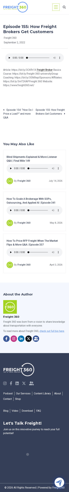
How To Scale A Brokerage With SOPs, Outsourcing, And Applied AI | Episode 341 (31, 200)
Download (27, 410)
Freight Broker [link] (45, 69)
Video (15, 410)
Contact (7, 398)
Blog (5, 410)
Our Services (23, 393)
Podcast (8, 393)
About (57, 393)
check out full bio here (51, 331)
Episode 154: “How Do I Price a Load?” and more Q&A (18, 113)
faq (38, 410)
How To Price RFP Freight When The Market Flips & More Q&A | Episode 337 (32, 242)
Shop (18, 398)
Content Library (42, 393)
